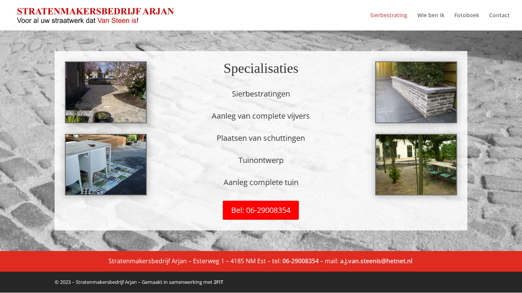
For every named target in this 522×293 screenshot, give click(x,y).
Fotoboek (466, 16)
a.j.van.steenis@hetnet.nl (377, 261)
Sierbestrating (388, 16)
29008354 (305, 261)
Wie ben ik (430, 16)
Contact (499, 16)
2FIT (218, 282)
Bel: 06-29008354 (260, 210)
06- (286, 261)
